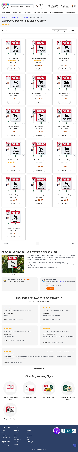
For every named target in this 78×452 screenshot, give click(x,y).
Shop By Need (17, 12)
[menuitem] (3, 12)
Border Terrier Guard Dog (64, 195)
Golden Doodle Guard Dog (39, 93)
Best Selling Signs (70, 12)
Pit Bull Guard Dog (13, 58)
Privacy (28, 437)
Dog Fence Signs (48, 397)
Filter (73, 31)
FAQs (28, 439)
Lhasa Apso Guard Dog (64, 93)
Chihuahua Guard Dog (13, 93)
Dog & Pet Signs (24, 17)
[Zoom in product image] (23, 54)
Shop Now (13, 69)
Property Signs (27, 12)
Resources (29, 435)
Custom (8, 12)
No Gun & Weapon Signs (56, 12)
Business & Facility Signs (40, 12)
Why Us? (29, 430)
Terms (15, 437)
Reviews (16, 432)
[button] (63, 6)
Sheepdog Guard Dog (64, 159)
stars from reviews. (12, 1)
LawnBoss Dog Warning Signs (10, 398)
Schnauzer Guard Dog (13, 126)
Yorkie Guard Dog (13, 195)
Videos (15, 435)
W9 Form (16, 444)
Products (29, 432)
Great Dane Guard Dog (13, 159)
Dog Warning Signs (10, 419)
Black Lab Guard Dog (64, 58)
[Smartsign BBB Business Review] (68, 431)
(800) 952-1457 (60, 281)
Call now (51, 288)
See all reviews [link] (38, 368)
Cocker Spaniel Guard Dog (64, 126)
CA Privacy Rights (31, 442)
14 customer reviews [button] (14, 24)
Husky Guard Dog (39, 126)
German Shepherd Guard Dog (39, 58)
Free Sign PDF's (17, 439)
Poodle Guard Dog (39, 159)
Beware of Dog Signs (29, 397)
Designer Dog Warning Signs (68, 398)
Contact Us (16, 430)
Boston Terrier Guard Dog (13, 228)
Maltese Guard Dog (39, 195)
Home (3, 12)
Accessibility (17, 442)
